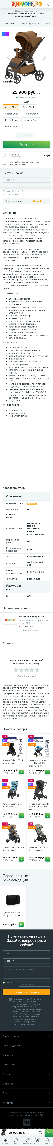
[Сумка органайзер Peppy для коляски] (13, 899)
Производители (11, 1045)
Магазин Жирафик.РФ (31, 616)
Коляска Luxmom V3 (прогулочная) (13, 805)
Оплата (6, 1074)
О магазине (9, 1064)
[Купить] (21, 772)
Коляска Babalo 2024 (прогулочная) (13, 761)
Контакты (8, 1102)
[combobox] (8, 179)
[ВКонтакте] (26, 1122)
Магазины (8, 1055)
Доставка (8, 1083)
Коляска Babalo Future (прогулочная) (13, 849)
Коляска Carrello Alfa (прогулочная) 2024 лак (39, 807)
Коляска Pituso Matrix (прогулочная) (39, 849)
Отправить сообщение (26, 992)
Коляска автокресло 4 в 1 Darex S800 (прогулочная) (39, 763)
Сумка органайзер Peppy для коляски (11, 914)
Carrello (38, 201)
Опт (5, 1093)
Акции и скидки (11, 1036)
